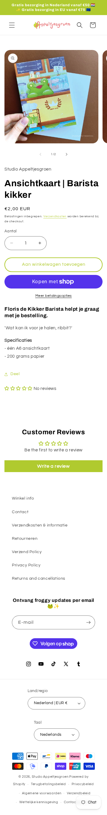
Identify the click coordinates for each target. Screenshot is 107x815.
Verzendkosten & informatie (40, 525)
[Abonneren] (88, 622)
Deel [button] (15, 374)
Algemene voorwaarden (41, 793)
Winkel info (23, 498)
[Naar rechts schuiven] (66, 154)
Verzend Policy (27, 552)
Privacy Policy (26, 565)
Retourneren (25, 539)
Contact (20, 512)
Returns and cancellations (38, 578)
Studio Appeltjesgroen (50, 776)
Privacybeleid (83, 784)
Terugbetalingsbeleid (48, 784)
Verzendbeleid (78, 793)
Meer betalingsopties (53, 296)
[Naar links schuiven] (40, 154)
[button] (11, 25)
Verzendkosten (55, 216)
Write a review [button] (53, 466)
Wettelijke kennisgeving (38, 802)
